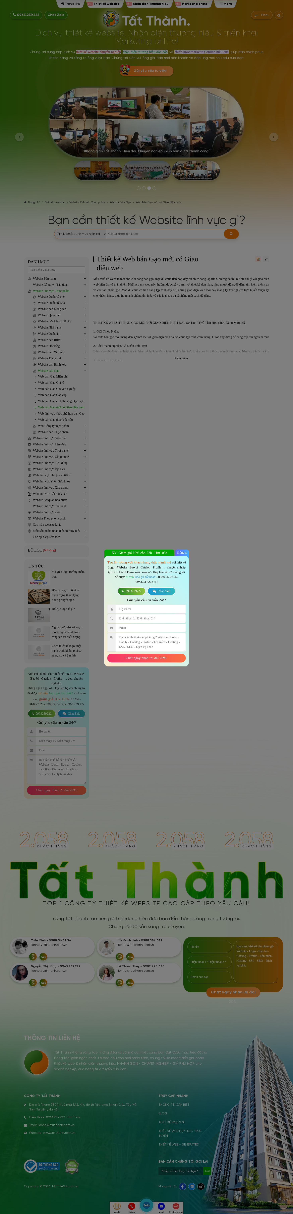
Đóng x (182, 552)
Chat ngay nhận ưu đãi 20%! (146, 658)
